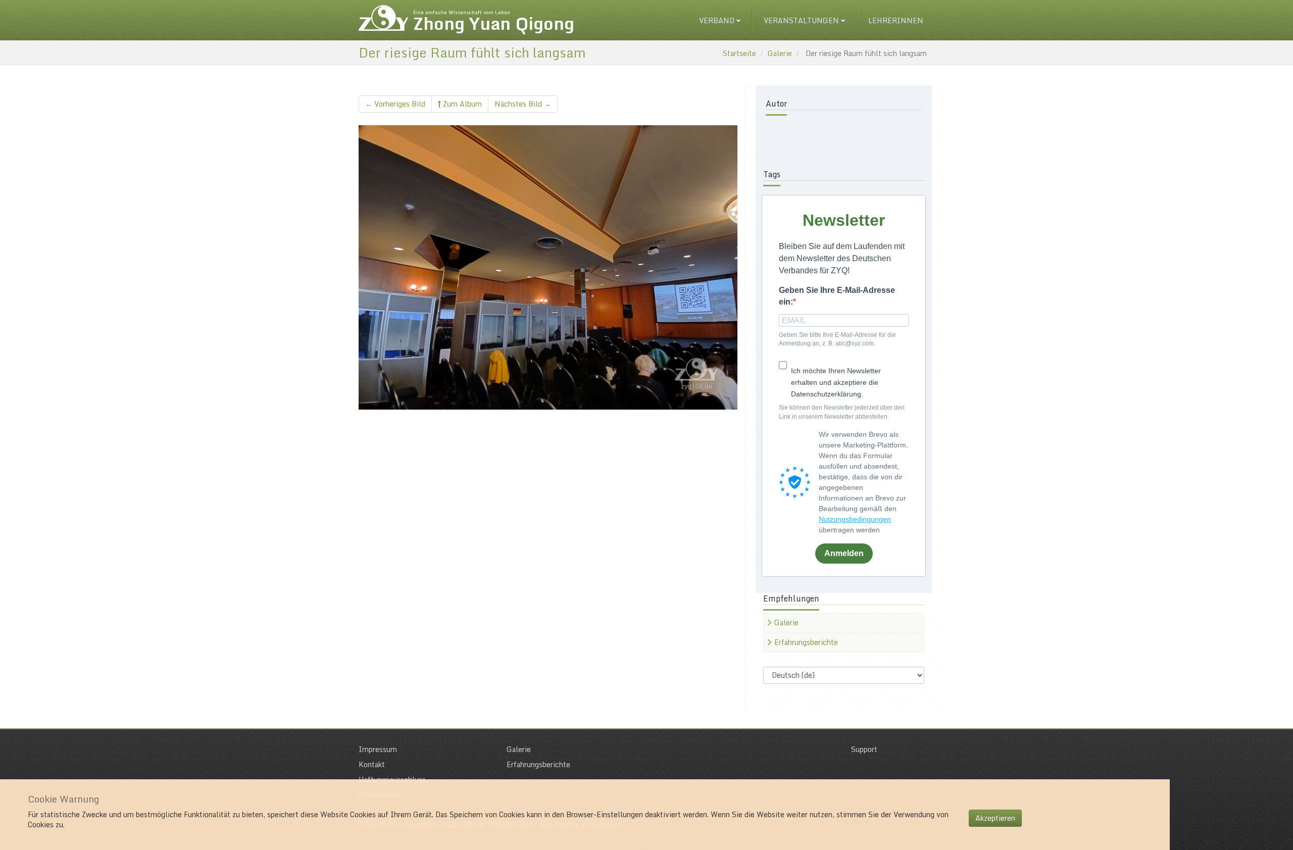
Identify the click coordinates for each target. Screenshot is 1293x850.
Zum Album (461, 104)
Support (864, 749)
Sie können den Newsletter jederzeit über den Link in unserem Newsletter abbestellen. (842, 412)
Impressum (378, 749)
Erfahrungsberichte (805, 642)
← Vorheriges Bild (395, 104)
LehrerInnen (895, 20)
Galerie (780, 53)
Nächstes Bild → (522, 104)
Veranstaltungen (802, 20)
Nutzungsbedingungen (855, 519)
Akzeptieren (995, 818)
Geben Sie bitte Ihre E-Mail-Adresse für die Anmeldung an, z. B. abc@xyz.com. (837, 339)
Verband (717, 20)
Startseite (739, 53)
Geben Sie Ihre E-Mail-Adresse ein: (837, 296)
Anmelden (844, 553)
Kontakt (372, 764)
